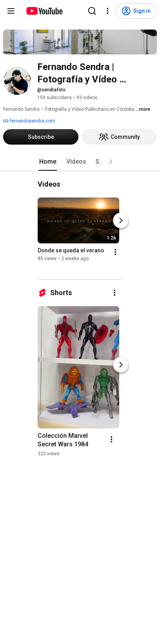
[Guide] (11, 11)
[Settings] (107, 11)
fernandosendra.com (32, 121)
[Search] (92, 11)
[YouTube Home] (44, 11)
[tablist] (80, 161)
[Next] (121, 220)
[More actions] (115, 252)
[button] (110, 161)
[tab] (47, 161)
